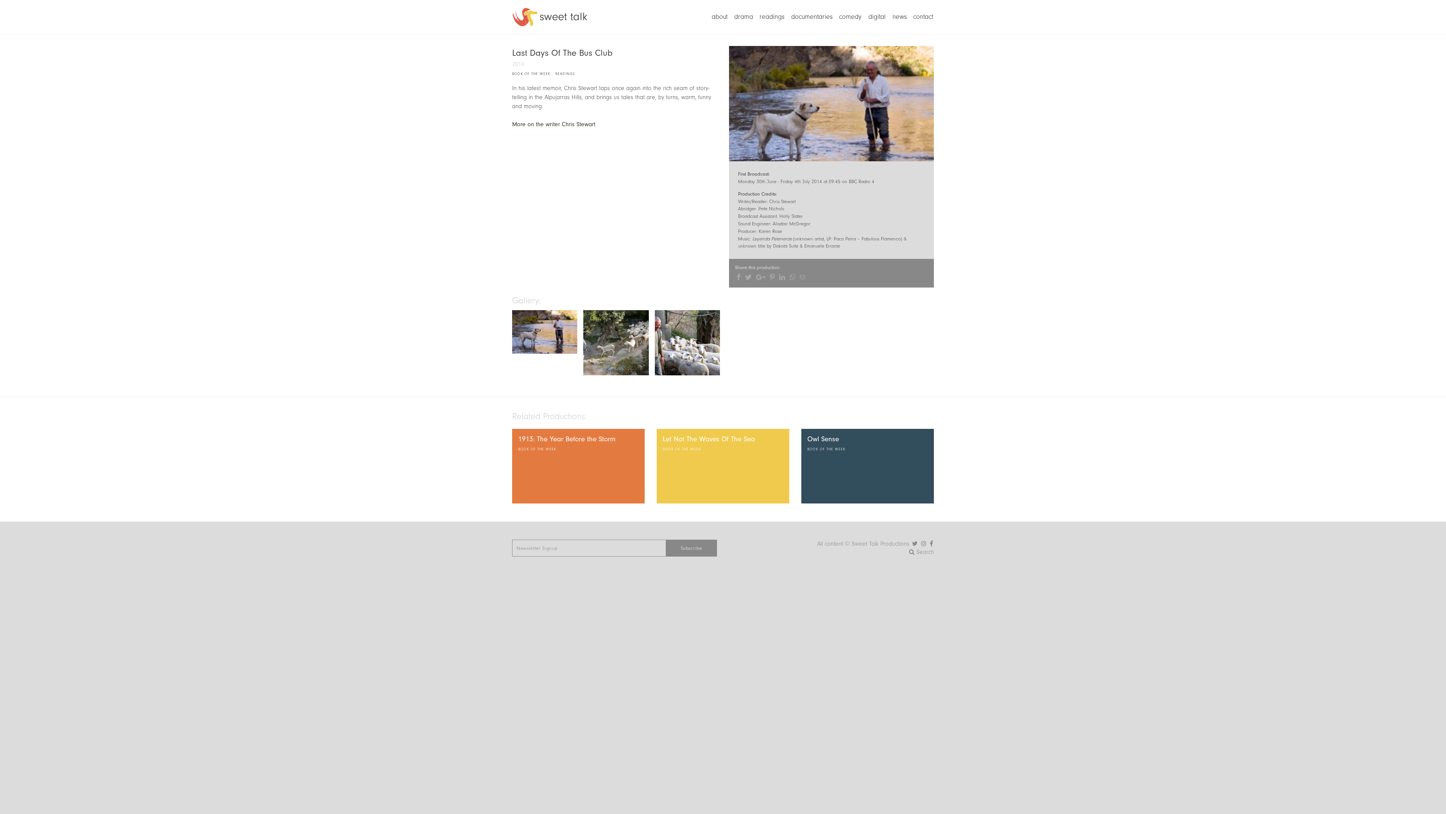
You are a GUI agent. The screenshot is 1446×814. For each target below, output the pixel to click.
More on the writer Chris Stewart (553, 124)
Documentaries (812, 17)
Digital (877, 17)
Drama (743, 17)
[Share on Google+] (760, 277)
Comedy (850, 17)
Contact (923, 17)
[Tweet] (748, 277)
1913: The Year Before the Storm (567, 439)
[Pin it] (772, 277)
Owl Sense (823, 439)
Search (924, 552)
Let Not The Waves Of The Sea (709, 439)
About (720, 17)
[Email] (802, 277)
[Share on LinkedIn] (782, 277)
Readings (772, 17)
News (899, 17)
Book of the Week (531, 74)
